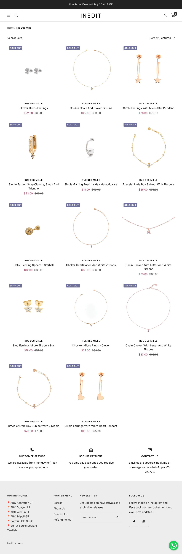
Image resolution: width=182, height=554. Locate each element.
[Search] (16, 15)
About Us (59, 508)
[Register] (117, 517)
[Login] (165, 15)
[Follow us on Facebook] (134, 522)
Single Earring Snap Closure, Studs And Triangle (34, 186)
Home (10, 27)
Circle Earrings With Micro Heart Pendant (91, 426)
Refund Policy (62, 519)
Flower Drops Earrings (34, 108)
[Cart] (173, 15)
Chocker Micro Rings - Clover (91, 345)
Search (58, 502)
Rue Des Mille (34, 103)
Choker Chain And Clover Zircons (91, 108)
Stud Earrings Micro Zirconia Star (34, 345)
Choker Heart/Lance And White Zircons (91, 265)
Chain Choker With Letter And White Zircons (148, 267)
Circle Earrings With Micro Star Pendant (148, 108)
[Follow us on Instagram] (144, 522)
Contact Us (60, 514)
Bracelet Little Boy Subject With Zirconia (148, 184)
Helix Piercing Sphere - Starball (34, 265)
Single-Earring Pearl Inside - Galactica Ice (91, 184)
